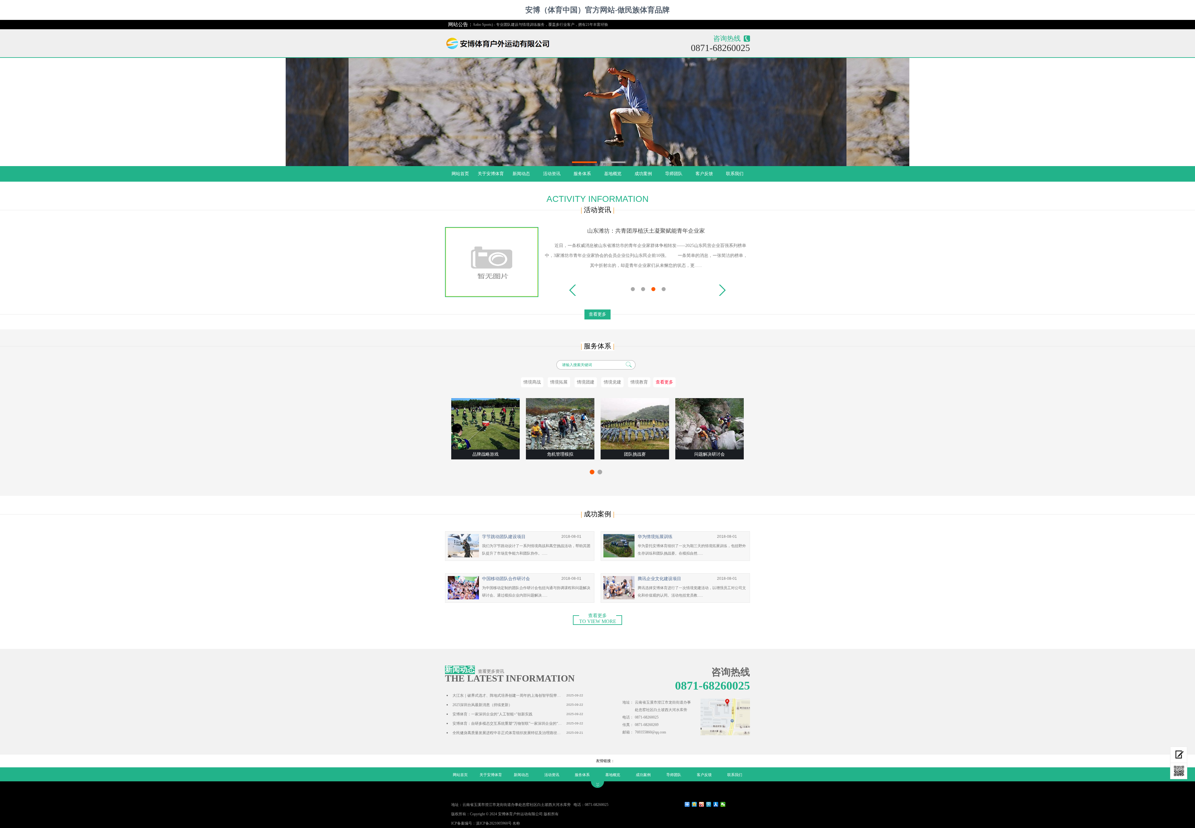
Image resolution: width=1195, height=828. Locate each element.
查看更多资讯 (491, 671)
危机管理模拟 (560, 454)
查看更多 (597, 314)
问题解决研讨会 (709, 454)
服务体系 (582, 173)
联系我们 (734, 173)
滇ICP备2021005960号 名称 (498, 823)
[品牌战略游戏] (485, 423)
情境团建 (585, 382)
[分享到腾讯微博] (708, 804)
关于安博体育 (491, 173)
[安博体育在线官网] (500, 42)
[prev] (572, 290)
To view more (597, 619)
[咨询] (1178, 755)
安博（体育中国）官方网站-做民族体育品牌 (597, 10)
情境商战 (532, 382)
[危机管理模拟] (560, 423)
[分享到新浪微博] (701, 804)
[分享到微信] (723, 804)
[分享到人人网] (716, 804)
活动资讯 (551, 173)
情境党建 (612, 382)
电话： (628, 717)
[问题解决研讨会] (709, 423)
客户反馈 (704, 173)
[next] (722, 290)
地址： (628, 702)
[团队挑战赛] (635, 423)
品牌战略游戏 (485, 454)
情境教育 (639, 382)
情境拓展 (559, 382)
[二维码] (1178, 771)
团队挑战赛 (635, 454)
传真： (628, 725)
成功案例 (643, 173)
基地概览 (612, 173)
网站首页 (460, 173)
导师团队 (673, 173)
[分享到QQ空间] (694, 804)
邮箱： (628, 732)
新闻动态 (521, 173)
